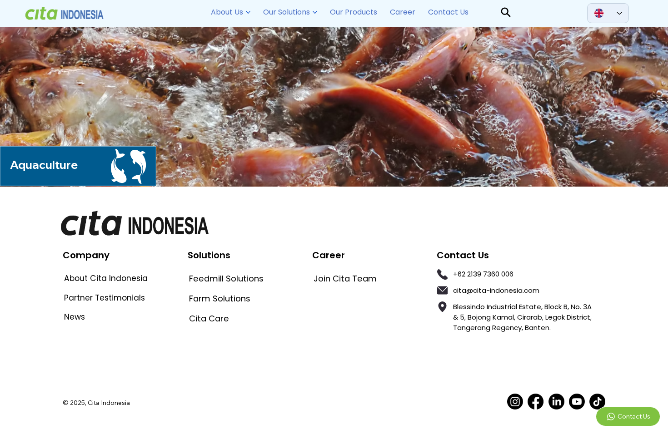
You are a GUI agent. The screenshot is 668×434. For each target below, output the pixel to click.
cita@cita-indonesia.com (496, 290)
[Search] (506, 12)
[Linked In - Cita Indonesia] (556, 401)
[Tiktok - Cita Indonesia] (597, 401)
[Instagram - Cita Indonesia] (515, 401)
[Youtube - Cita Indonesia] (577, 401)
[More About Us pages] (248, 12)
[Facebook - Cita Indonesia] (535, 401)
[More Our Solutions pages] (315, 12)
